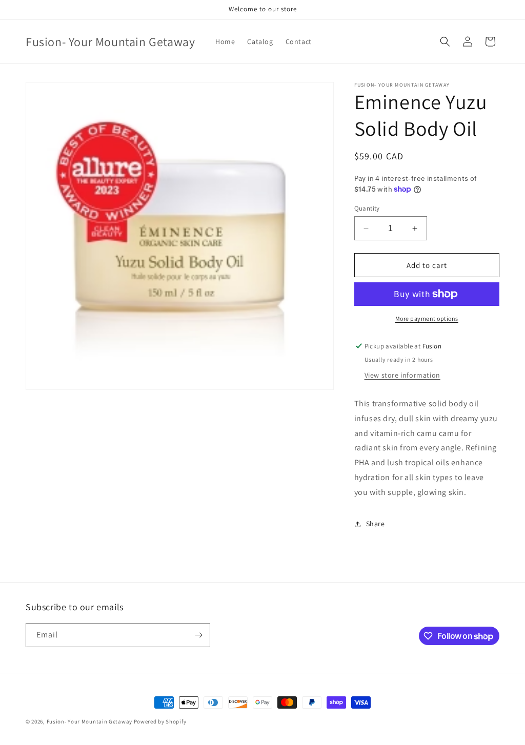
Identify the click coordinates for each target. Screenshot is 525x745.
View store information (402, 375)
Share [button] (375, 523)
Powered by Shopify (160, 721)
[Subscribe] (198, 635)
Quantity (367, 208)
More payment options (426, 318)
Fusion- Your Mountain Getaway (89, 721)
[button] (445, 41)
